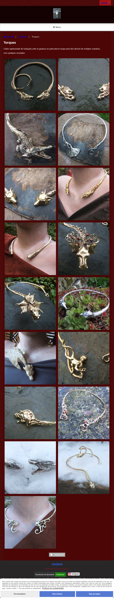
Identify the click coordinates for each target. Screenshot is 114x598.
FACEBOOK (57, 564)
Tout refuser (57, 594)
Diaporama (59, 555)
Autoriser (60, 574)
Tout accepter (94, 594)
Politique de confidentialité (53, 588)
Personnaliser (20, 594)
